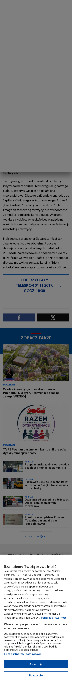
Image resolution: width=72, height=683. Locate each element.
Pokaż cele (36, 675)
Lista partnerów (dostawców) (22, 653)
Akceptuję (35, 664)
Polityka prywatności (54, 617)
